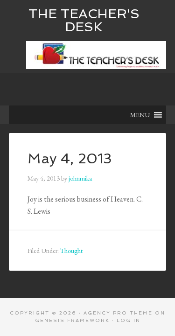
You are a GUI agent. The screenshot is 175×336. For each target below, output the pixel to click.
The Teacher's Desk (84, 20)
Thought (71, 250)
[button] (140, 114)
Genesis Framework (72, 320)
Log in (128, 320)
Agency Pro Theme (118, 312)
